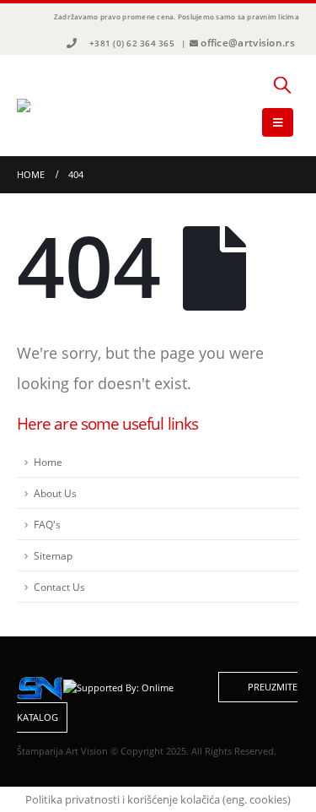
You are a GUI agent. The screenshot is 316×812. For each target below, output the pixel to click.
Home (48, 461)
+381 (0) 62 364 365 (131, 43)
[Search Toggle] (282, 84)
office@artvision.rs (248, 42)
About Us (55, 493)
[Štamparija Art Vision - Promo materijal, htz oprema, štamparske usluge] (63, 105)
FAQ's (47, 524)
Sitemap (53, 555)
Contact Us (59, 586)
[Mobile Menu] (277, 122)
